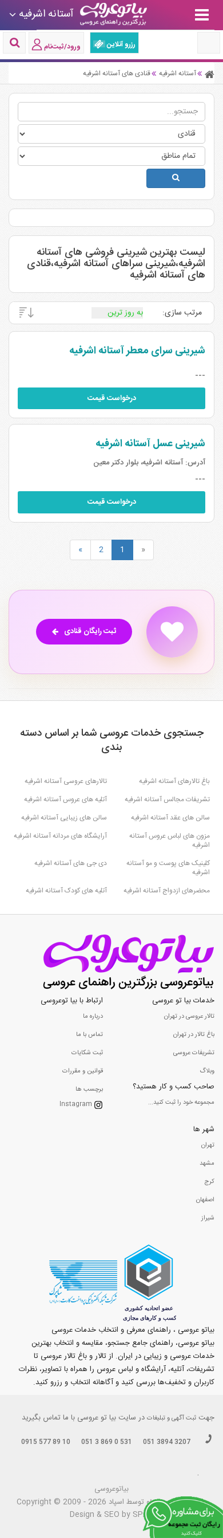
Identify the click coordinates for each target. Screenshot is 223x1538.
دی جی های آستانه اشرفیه (70, 863)
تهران (207, 1145)
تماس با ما (89, 1035)
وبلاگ (207, 1071)
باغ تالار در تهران (193, 1035)
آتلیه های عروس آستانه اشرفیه (65, 799)
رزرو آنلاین (120, 44)
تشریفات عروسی (193, 1053)
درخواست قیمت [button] (111, 398)
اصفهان (205, 1200)
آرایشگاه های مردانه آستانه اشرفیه (60, 836)
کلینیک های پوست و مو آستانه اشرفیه (168, 868)
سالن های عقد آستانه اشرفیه (170, 817)
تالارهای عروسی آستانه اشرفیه (66, 781)
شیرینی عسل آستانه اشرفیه (150, 443)
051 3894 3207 (166, 1442)
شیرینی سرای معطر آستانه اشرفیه (137, 351)
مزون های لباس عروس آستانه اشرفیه (169, 840)
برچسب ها (89, 1089)
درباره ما (93, 1016)
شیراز (207, 1218)
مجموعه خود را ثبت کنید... (181, 1103)
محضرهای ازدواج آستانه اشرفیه (167, 890)
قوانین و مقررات (82, 1071)
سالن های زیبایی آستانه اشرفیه (64, 817)
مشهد (207, 1163)
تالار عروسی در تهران (189, 1016)
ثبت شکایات (87, 1053)
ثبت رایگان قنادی (90, 631)
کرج (209, 1182)
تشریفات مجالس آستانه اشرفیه (167, 799)
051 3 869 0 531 (106, 1442)
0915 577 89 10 (45, 1442)
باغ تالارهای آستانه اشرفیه (174, 781)
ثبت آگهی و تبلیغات (171, 1418)
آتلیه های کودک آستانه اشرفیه (66, 890)
